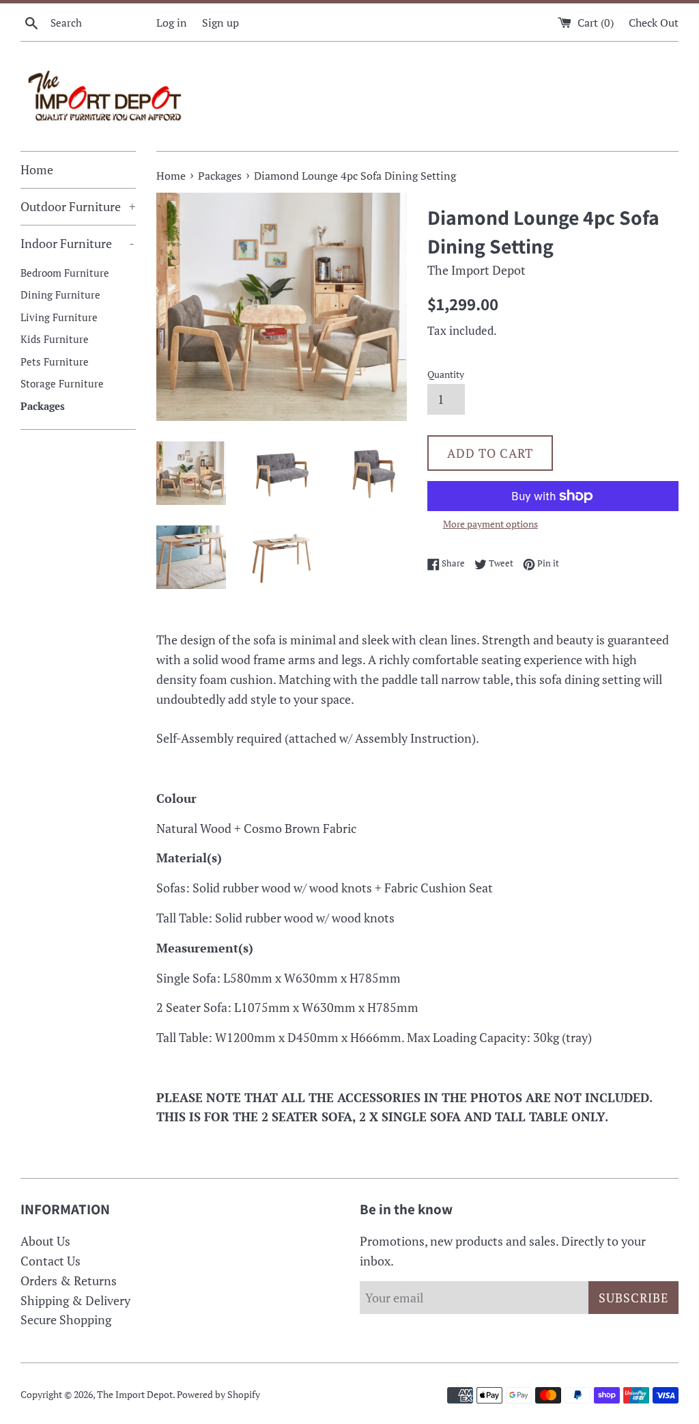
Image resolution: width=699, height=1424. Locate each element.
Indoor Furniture (77, 243)
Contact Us (50, 1260)
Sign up (220, 22)
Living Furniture (59, 317)
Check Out (654, 22)
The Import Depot (135, 1394)
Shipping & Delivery (75, 1300)
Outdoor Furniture (78, 206)
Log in (171, 22)
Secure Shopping (65, 1319)
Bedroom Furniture (64, 272)
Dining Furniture (60, 294)
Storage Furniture (62, 383)
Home (36, 169)
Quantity (445, 374)
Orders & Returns (68, 1280)
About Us (45, 1241)
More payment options (490, 523)
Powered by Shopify (218, 1394)
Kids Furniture (54, 339)
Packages (42, 406)
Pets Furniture (54, 361)
